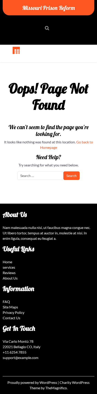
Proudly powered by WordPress (32, 382)
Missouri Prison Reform (48, 7)
